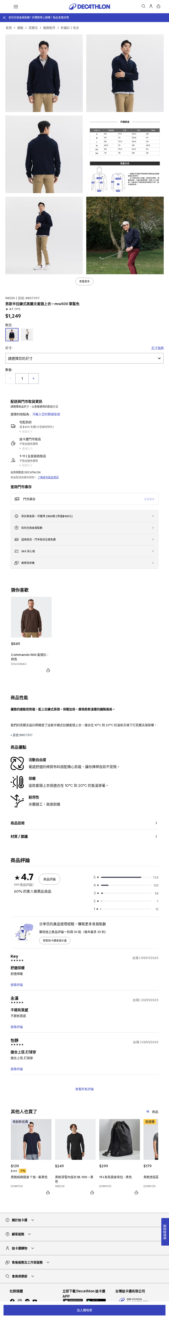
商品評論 (49, 879)
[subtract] (10, 378)
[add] (33, 378)
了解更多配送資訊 (48, 477)
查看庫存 (149, 499)
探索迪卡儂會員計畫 (55, 940)
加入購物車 (84, 1310)
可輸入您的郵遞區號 (46, 414)
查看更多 (84, 281)
